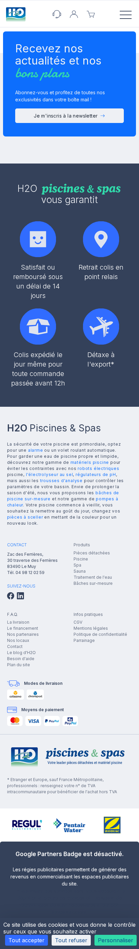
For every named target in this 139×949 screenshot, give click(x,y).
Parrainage (84, 640)
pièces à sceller (25, 517)
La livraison (18, 622)
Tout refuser (71, 940)
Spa (77, 565)
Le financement (22, 628)
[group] (26, 825)
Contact (15, 646)
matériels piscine (90, 462)
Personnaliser (115, 940)
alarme (35, 450)
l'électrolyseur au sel (49, 474)
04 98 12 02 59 (30, 572)
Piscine (81, 558)
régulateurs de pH (96, 474)
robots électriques (98, 468)
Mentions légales (91, 628)
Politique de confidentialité (100, 634)
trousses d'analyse (61, 480)
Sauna (80, 571)
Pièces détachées (92, 552)
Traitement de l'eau (93, 577)
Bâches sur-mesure (93, 583)
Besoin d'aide (20, 658)
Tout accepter (26, 940)
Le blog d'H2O (21, 652)
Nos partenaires (23, 634)
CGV (78, 622)
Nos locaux (18, 640)
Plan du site (18, 664)
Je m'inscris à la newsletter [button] (66, 116)
